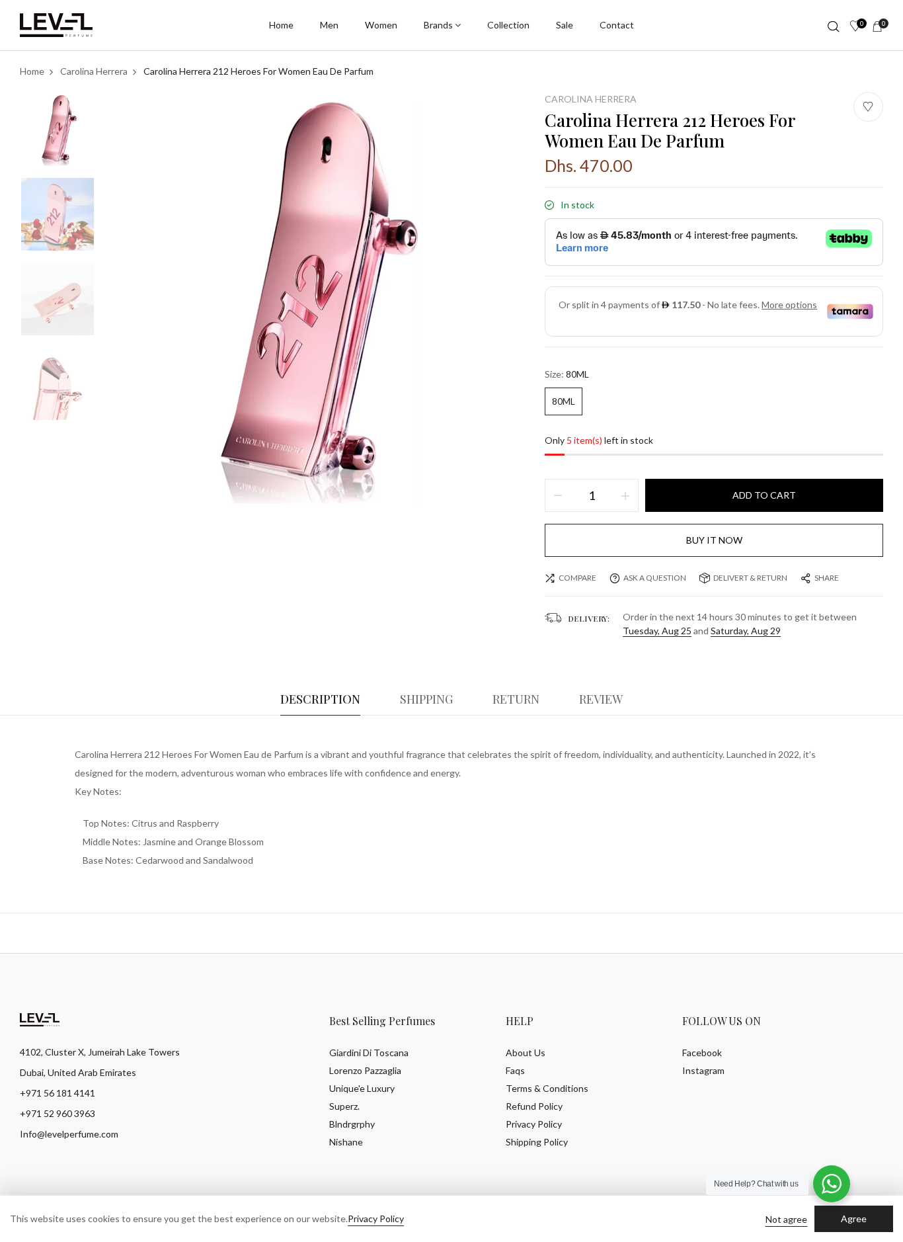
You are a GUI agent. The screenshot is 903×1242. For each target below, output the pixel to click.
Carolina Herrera (591, 98)
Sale (564, 24)
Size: (567, 374)
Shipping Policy (537, 1141)
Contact (617, 24)
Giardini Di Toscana (369, 1052)
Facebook (702, 1052)
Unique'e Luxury (362, 1088)
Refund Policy (534, 1106)
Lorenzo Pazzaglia (365, 1070)
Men (329, 24)
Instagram (703, 1070)
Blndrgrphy (352, 1124)
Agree (854, 1218)
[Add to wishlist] (868, 107)
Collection (508, 24)
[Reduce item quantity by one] (557, 495)
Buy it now (714, 540)
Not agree (786, 1219)
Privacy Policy (534, 1124)
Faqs (515, 1070)
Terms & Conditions (547, 1088)
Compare (577, 578)
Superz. (344, 1106)
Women (381, 24)
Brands (438, 24)
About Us (525, 1052)
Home (281, 24)
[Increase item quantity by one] (625, 495)
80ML (563, 401)
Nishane (346, 1141)
